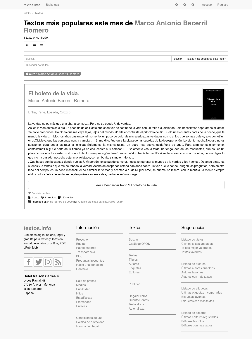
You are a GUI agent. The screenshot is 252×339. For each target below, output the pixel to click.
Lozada (52, 112)
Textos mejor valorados (196, 248)
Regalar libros (138, 296)
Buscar (133, 239)
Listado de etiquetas (194, 288)
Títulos (133, 259)
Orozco (65, 112)
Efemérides (83, 302)
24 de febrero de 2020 (59, 201)
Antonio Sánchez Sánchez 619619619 (100, 201)
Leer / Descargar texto (126, 185)
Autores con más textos (196, 276)
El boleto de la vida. (53, 93)
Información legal (87, 326)
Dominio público (40, 193)
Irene (41, 112)
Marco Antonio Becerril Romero (58, 100)
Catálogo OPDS (139, 243)
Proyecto (82, 239)
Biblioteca (53, 4)
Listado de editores (193, 313)
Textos (39, 13)
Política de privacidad (90, 322)
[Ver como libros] (27, 45)
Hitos (79, 293)
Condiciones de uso (89, 318)
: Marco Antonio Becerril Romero (54, 74)
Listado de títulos (192, 239)
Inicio (27, 13)
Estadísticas (84, 297)
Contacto (82, 269)
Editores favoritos (192, 321)
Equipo (81, 243)
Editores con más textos (197, 325)
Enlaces (81, 306)
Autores (134, 264)
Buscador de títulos (37, 65)
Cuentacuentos (139, 300)
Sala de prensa (86, 281)
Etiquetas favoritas (193, 296)
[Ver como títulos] (34, 45)
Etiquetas (135, 268)
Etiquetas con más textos (197, 301)
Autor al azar (137, 308)
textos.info (37, 228)
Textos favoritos (191, 252)
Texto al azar (137, 304)
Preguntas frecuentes (90, 260)
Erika (32, 112)
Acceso (207, 4)
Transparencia (85, 252)
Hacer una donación (89, 265)
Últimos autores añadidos (198, 268)
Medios (81, 285)
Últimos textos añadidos (197, 243)
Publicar (134, 284)
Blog (79, 256)
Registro (222, 4)
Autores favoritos (192, 272)
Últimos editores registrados (199, 317)
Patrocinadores (86, 248)
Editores (134, 272)
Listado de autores (193, 264)
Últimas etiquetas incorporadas (201, 292)
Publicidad (83, 289)
